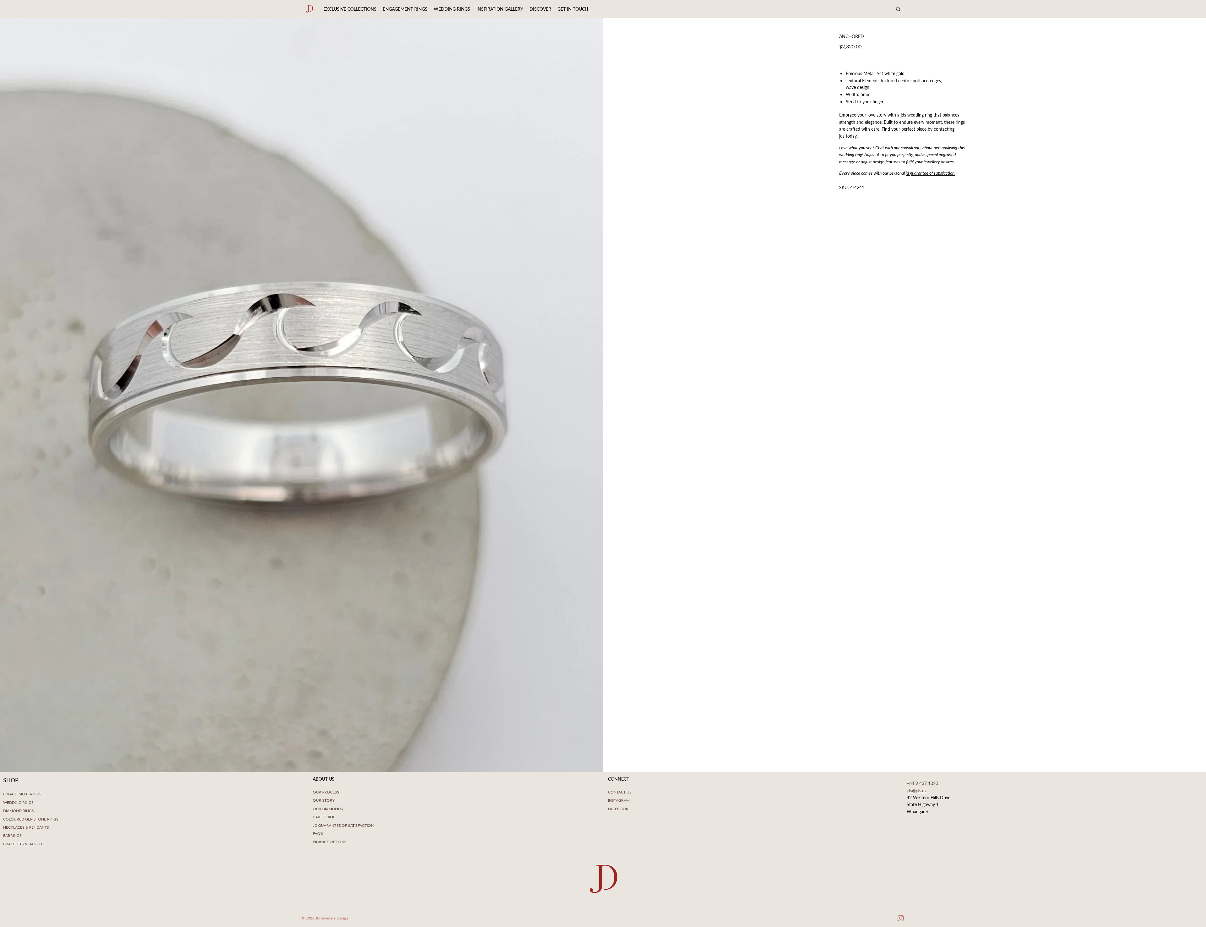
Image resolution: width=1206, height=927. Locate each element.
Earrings (12, 835)
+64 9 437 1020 (922, 783)
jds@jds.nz (916, 790)
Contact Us (620, 792)
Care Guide (324, 817)
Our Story (323, 800)
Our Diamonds (328, 808)
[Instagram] (901, 918)
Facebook (618, 808)
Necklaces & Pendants (26, 827)
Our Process (326, 792)
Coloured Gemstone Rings (30, 819)
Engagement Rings (22, 794)
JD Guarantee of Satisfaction (343, 825)
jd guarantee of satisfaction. (930, 173)
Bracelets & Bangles (24, 844)
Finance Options (329, 841)
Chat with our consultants (898, 147)
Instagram (619, 800)
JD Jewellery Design (331, 918)
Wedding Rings (18, 802)
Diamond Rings (18, 810)
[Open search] (898, 9)
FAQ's (318, 833)
